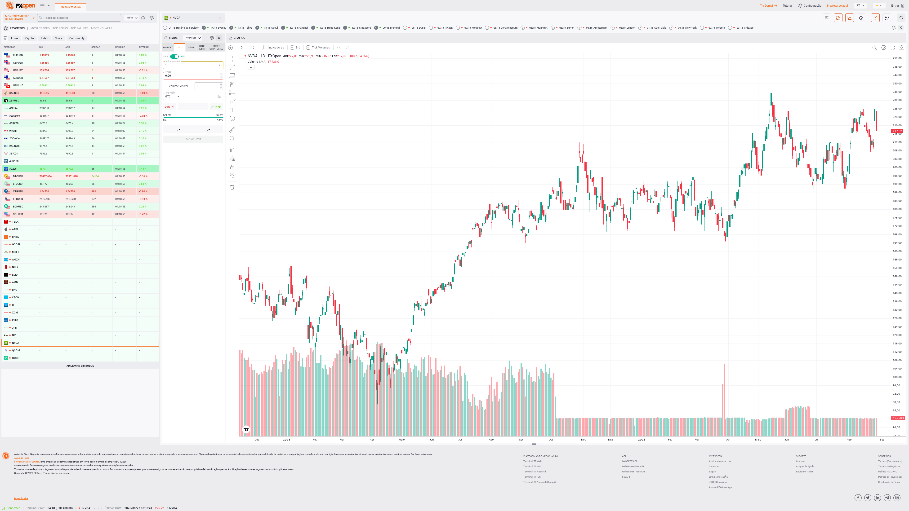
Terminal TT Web (532, 461)
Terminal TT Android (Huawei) (539, 482)
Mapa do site (21, 498)
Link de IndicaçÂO (718, 477)
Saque (712, 471)
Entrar (895, 5)
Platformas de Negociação (540, 456)
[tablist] (193, 94)
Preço (168, 71)
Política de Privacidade (890, 477)
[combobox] (193, 65)
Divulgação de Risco (889, 482)
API (624, 456)
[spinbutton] (193, 75)
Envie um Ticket (804, 471)
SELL (165, 56)
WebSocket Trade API (633, 471)
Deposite (713, 466)
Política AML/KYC (887, 471)
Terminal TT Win (532, 466)
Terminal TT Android (534, 471)
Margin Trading (71, 7)
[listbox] (860, 6)
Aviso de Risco (22, 458)
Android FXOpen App (720, 487)
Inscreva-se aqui (837, 5)
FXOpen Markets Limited (27, 461)
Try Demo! (766, 5)
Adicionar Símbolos (80, 365)
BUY (183, 56)
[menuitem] (131, 18)
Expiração (170, 92)
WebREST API (629, 461)
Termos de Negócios (889, 466)
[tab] (168, 47)
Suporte (801, 456)
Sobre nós (884, 456)
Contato (800, 461)
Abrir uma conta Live (720, 461)
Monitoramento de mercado (17, 18)
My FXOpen (715, 456)
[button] (220, 65)
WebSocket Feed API (633, 466)
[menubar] (131, 18)
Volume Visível (178, 86)
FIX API (626, 477)
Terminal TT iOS (532, 477)
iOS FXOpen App (718, 482)
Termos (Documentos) (890, 461)
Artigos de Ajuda (805, 466)
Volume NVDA (172, 61)
